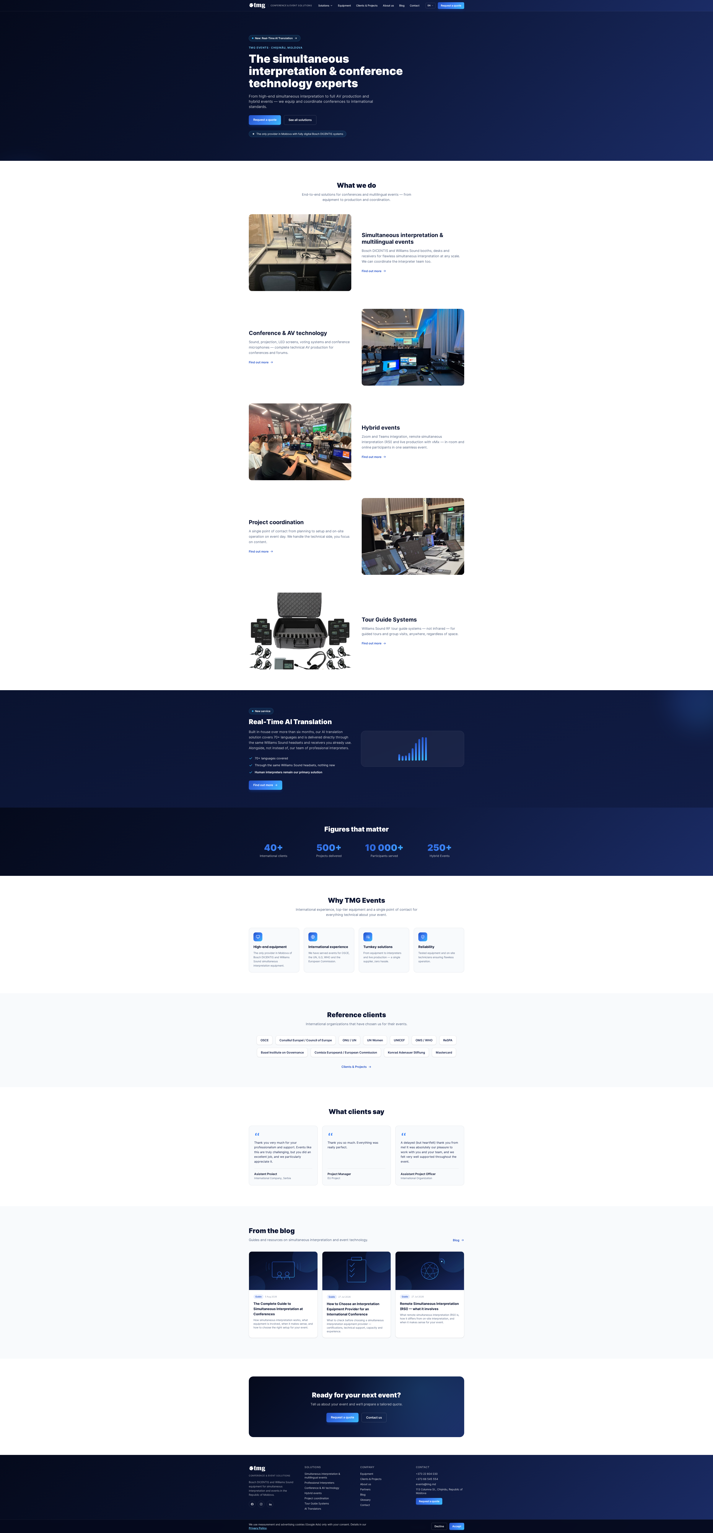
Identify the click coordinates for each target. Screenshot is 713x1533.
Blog (402, 5)
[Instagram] (261, 1504)
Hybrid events (313, 1493)
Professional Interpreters (319, 1482)
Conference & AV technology (322, 1487)
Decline (439, 1526)
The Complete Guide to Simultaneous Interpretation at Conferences (278, 1309)
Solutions (323, 5)
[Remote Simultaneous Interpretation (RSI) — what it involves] (429, 1271)
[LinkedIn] (270, 1504)
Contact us (374, 1417)
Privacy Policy (258, 1528)
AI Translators (313, 1508)
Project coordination (317, 1498)
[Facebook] (252, 1504)
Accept (456, 1526)
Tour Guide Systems (317, 1503)
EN (429, 5)
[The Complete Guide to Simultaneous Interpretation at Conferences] (283, 1271)
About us (388, 5)
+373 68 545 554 (427, 1479)
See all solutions (300, 120)
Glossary (365, 1499)
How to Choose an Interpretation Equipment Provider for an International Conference (353, 1309)
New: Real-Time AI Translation (274, 38)
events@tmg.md (426, 1484)
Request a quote (451, 5)
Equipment (344, 5)
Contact (414, 5)
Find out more (371, 271)
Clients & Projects (367, 5)
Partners (365, 1489)
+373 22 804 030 (427, 1473)
